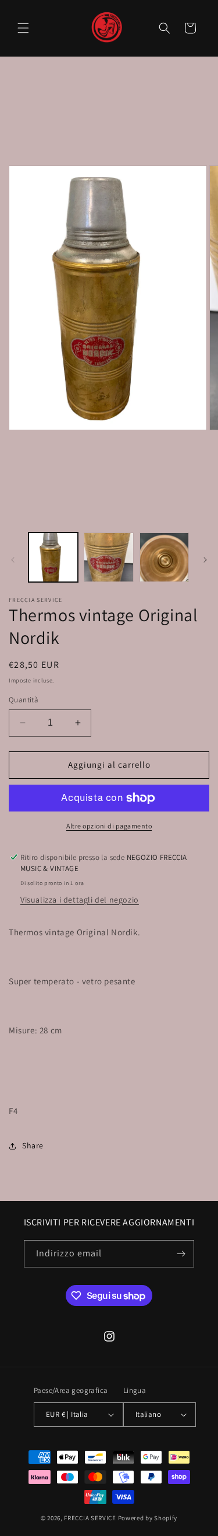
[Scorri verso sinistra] (13, 560)
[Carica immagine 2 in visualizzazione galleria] (108, 557)
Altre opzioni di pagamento (109, 825)
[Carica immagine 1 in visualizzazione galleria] (53, 557)
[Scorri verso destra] (205, 560)
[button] (23, 28)
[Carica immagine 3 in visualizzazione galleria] (164, 557)
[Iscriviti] (181, 1253)
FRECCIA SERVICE (90, 1518)
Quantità (23, 700)
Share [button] (33, 1145)
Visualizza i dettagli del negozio (79, 899)
